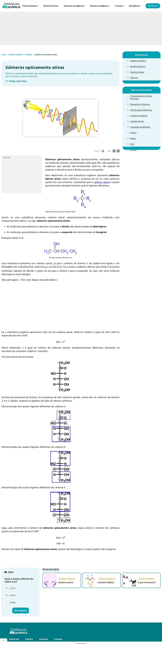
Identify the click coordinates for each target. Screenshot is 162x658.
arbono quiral (102, 182)
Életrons (134, 77)
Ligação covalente (138, 115)
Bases (133, 138)
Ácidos (133, 132)
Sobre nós (14, 639)
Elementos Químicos (140, 104)
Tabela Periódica (138, 61)
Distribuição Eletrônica (141, 110)
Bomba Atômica (137, 66)
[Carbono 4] (60, 481)
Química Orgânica (99, 5)
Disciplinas (134, 5)
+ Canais (118, 5)
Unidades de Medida (140, 127)
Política (29, 639)
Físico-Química (29, 5)
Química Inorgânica (74, 5)
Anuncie (43, 639)
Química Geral (50, 5)
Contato (58, 639)
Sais (132, 144)
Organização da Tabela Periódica (141, 97)
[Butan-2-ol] (60, 254)
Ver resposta (20, 610)
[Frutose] (60, 391)
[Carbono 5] (60, 522)
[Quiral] (82, 208)
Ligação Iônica (137, 121)
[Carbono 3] (60, 441)
